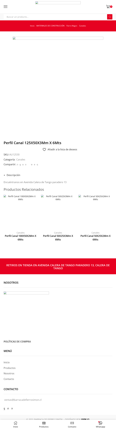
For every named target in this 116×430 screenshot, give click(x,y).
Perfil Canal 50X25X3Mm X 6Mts (58, 237)
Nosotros (9, 373)
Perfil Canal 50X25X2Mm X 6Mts (96, 237)
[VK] (23, 164)
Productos (10, 368)
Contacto (9, 379)
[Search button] (109, 16)
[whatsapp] (34, 164)
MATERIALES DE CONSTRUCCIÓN (50, 25)
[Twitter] (17, 164)
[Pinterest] (25, 164)
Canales (82, 25)
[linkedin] (31, 164)
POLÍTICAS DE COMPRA (17, 341)
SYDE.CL (85, 419)
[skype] (37, 164)
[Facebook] (20, 164)
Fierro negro (71, 25)
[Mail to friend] (28, 164)
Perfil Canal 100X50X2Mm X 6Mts (20, 237)
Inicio (32, 25)
